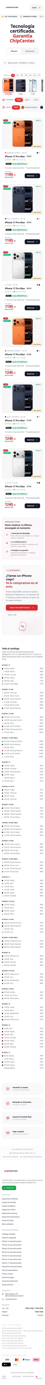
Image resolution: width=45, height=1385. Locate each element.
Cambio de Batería (8, 1206)
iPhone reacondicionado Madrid (12, 1328)
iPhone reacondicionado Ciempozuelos (14, 1345)
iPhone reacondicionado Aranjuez (12, 1343)
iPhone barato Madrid (10, 1270)
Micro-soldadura (8, 1224)
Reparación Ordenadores (11, 1217)
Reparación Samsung (9, 1213)
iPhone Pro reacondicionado (12, 1267)
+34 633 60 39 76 (11, 1299)
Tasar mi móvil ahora (20, 607)
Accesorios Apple (8, 1277)
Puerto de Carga (7, 1220)
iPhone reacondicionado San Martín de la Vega (16, 1348)
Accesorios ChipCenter (10, 1281)
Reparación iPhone (8, 1210)
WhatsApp (10, 1188)
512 (36, 100)
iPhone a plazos (7, 1274)
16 (17, 75)
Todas (19, 100)
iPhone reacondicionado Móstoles (12, 1341)
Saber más (12, 615)
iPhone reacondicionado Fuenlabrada (14, 1336)
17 (13, 75)
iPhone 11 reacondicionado (11, 1263)
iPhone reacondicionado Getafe (12, 1331)
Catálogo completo (8, 1234)
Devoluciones (28, 1376)
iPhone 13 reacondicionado (11, 1256)
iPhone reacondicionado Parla (11, 1333)
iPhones (14, 51)
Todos (16, 107)
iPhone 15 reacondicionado (11, 1248)
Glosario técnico (7, 1285)
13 (30, 75)
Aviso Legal (4, 1377)
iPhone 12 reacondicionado (11, 1259)
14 (26, 75)
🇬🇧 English (39, 1377)
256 (27, 100)
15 (21, 75)
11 (39, 75)
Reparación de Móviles (10, 1199)
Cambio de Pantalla (9, 1202)
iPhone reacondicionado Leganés (12, 1338)
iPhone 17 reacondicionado (11, 1241)
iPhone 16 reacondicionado (11, 1245)
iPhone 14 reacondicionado (11, 1252)
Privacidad (16, 1376)
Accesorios (29, 51)
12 (34, 75)
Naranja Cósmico (31, 107)
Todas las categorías (9, 1238)
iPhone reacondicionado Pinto (33, 1331)
